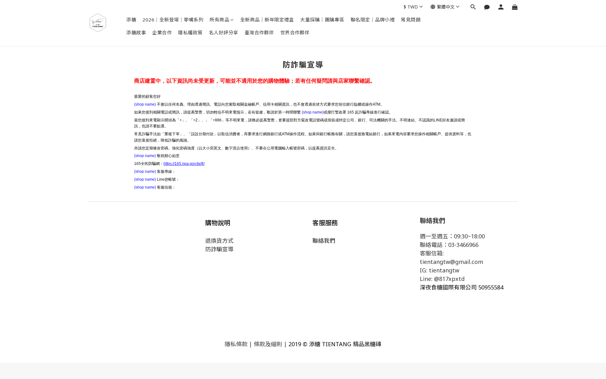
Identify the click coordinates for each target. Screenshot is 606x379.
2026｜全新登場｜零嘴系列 (172, 19)
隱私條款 (236, 344)
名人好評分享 (223, 32)
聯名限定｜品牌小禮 (373, 19)
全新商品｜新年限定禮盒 (267, 19)
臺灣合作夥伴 (259, 32)
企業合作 (162, 32)
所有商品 (219, 19)
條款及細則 (268, 344)
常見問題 (410, 19)
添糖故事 (136, 32)
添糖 (131, 19)
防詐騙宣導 (219, 249)
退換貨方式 (219, 240)
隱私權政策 (190, 32)
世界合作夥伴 (295, 32)
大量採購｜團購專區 (322, 19)
